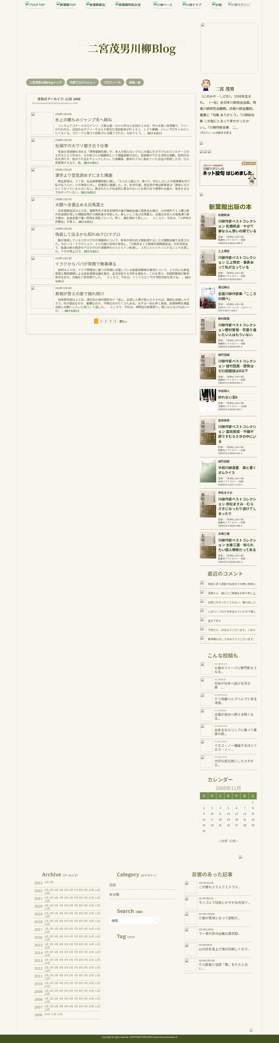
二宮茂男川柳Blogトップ (45, 82)
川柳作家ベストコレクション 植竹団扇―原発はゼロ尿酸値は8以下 (237, 365)
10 (212, 814)
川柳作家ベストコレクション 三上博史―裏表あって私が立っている (237, 262)
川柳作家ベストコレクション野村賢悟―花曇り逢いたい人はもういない (237, 329)
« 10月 (223, 841)
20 (236, 819)
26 (228, 825)
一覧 (135, 82)
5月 (51, 882)
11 (220, 814)
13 (236, 814)
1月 (46, 882)
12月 (47, 893)
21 (244, 819)
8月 (81, 890)
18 (220, 819)
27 (236, 825)
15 (252, 814)
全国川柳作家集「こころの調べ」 (237, 296)
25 (220, 825)
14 (244, 814)
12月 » (233, 841)
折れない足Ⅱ (228, 397)
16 (203, 819)
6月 (71, 890)
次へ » (123, 321)
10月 (91, 890)
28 (244, 825)
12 (228, 814)
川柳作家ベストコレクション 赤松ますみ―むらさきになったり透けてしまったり (237, 506)
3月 (56, 890)
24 (212, 825)
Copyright (106, 1037)
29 (252, 825)
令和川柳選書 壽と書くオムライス (237, 470)
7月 (76, 890)
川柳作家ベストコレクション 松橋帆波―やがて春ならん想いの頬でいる (237, 225)
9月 (86, 890)
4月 (61, 890)
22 (252, 819)
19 (228, 819)
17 (212, 819)
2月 (51, 890)
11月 (97, 890)
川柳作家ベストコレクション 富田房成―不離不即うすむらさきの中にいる (237, 433)
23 (203, 825)
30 (203, 831)
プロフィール (112, 82)
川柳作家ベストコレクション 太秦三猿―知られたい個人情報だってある (237, 544)
